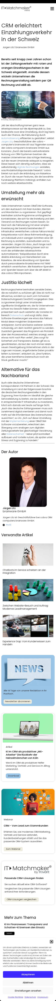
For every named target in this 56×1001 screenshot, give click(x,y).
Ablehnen (28, 982)
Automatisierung (10, 138)
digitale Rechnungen (28, 167)
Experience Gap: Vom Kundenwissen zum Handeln (26, 643)
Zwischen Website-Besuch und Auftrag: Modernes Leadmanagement (25, 607)
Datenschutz (30, 997)
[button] (51, 941)
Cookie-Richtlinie (15, 997)
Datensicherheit (15, 434)
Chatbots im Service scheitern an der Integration (24, 571)
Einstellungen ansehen (28, 990)
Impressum (42, 997)
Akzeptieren (28, 974)
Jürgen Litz (7, 141)
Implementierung (19, 421)
